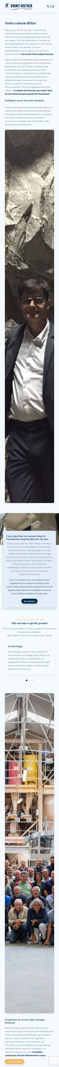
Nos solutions (29, 601)
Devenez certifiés (14, 1062)
